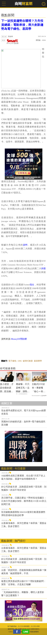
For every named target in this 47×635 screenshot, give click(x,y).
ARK (19, 361)
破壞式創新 (28, 361)
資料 (25, 245)
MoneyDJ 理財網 (12, 43)
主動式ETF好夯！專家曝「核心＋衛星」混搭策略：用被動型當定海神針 (38, 388)
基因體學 (38, 361)
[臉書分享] (17, 631)
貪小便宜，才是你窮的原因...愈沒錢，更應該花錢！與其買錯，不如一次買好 (7, 388)
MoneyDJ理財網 (19, 339)
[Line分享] (26, 631)
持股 (43, 268)
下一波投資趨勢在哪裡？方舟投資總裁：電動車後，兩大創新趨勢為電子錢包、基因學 (22, 24)
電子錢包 (12, 361)
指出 (32, 284)
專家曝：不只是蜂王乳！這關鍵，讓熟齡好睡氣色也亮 (22, 388)
